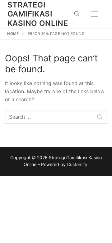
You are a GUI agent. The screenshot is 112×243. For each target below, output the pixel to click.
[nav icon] (95, 14)
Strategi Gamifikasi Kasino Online (37, 13)
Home (13, 33)
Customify (77, 164)
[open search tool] (77, 14)
